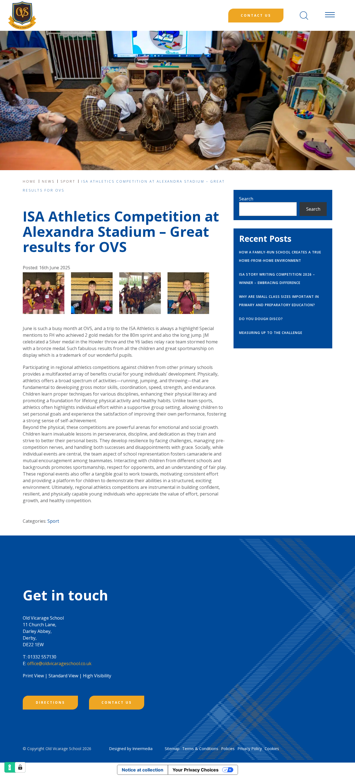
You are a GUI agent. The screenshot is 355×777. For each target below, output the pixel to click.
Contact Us (256, 15)
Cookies (272, 748)
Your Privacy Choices (196, 770)
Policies (228, 748)
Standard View (63, 676)
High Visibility (97, 676)
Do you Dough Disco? (261, 318)
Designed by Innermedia (131, 748)
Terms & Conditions (200, 748)
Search (246, 199)
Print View (33, 676)
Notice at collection (142, 770)
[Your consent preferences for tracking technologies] (20, 767)
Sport (53, 521)
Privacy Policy (249, 748)
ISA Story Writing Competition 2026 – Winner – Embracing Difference (277, 278)
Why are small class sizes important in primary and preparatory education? (279, 300)
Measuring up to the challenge (270, 332)
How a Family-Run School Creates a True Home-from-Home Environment (280, 256)
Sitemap (172, 748)
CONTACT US (117, 702)
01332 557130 (42, 657)
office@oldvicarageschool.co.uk (59, 663)
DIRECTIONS (50, 702)
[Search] (304, 15)
